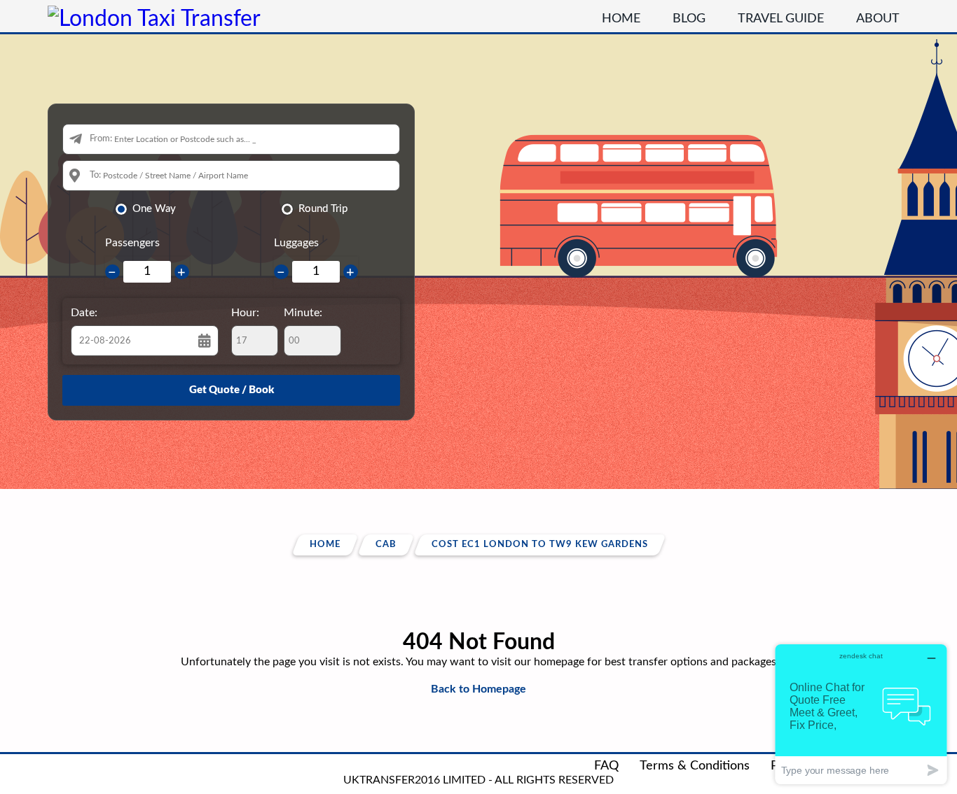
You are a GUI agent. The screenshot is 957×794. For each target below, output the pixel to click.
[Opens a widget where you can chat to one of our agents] (861, 714)
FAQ (606, 766)
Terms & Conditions (695, 766)
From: (101, 138)
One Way (154, 209)
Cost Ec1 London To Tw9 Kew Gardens (540, 544)
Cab (386, 544)
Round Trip (322, 209)
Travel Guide (781, 19)
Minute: (303, 312)
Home (621, 19)
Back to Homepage (478, 689)
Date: (84, 312)
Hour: (245, 312)
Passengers (132, 242)
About (878, 19)
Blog (689, 19)
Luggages (296, 242)
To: (95, 175)
